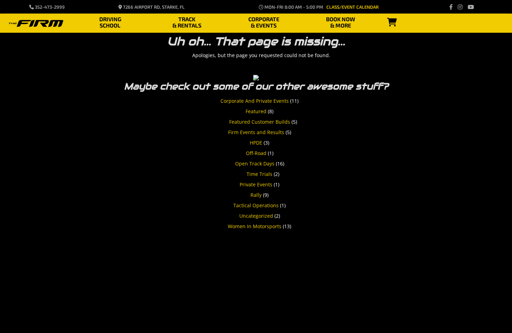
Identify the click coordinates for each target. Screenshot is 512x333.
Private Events (256, 184)
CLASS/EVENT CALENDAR (352, 7)
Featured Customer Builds (259, 121)
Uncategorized (256, 215)
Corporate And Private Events (254, 101)
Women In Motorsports (254, 226)
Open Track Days (254, 163)
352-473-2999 (49, 7)
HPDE (256, 142)
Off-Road (256, 153)
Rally (256, 195)
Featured (256, 111)
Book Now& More (340, 21)
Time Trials (259, 174)
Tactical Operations (256, 205)
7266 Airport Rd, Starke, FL (153, 7)
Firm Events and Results (256, 132)
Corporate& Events (263, 21)
